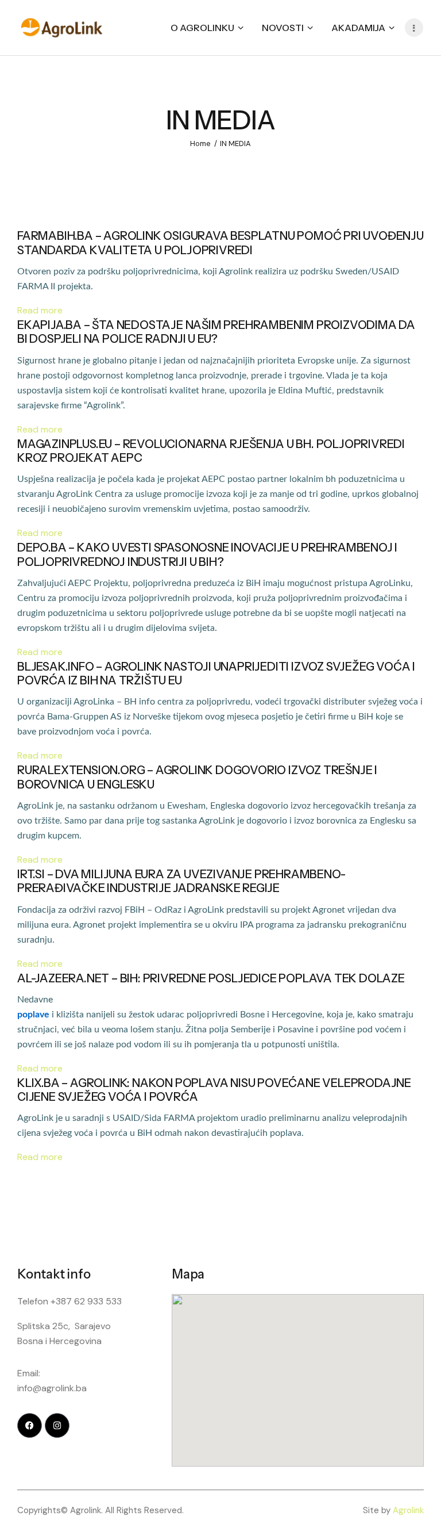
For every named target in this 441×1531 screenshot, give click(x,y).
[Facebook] (29, 1425)
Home (200, 143)
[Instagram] (57, 1425)
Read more (40, 310)
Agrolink (408, 1510)
